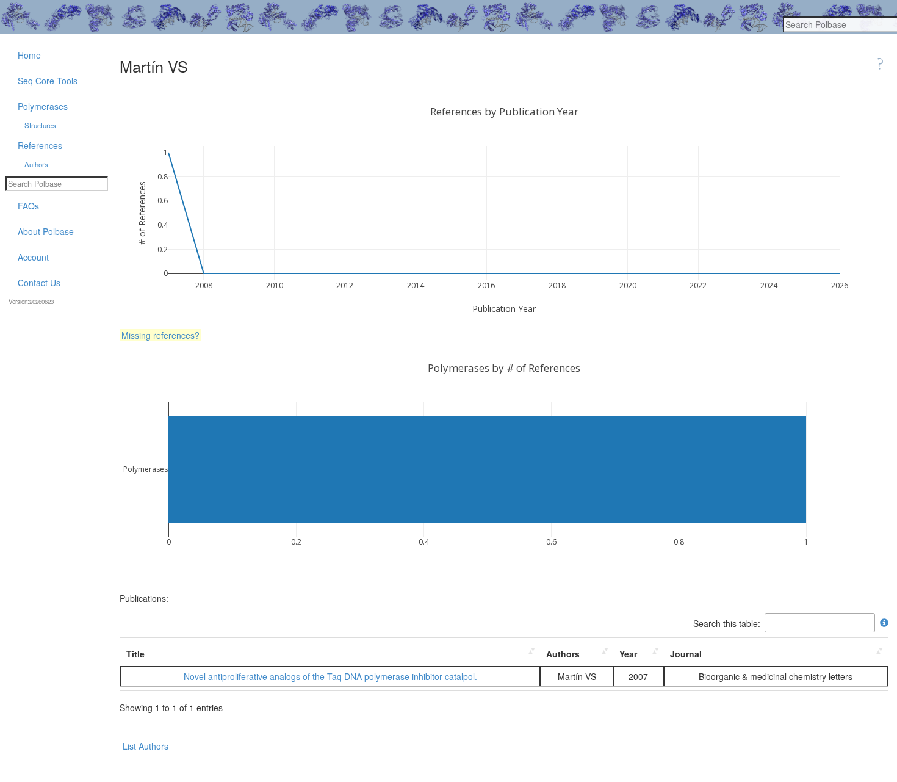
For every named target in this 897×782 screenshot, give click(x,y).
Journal (686, 654)
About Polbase (46, 231)
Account (33, 257)
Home (29, 55)
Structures (40, 125)
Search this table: (726, 623)
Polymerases (43, 106)
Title (135, 654)
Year (628, 654)
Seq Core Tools (47, 80)
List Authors (145, 746)
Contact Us (39, 283)
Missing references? (160, 335)
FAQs (28, 206)
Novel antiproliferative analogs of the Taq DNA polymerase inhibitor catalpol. (330, 676)
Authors (563, 654)
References (40, 145)
